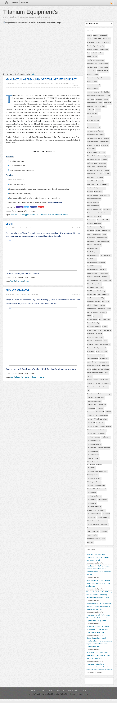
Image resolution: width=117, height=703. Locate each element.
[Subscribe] (110, 2)
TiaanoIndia (90, 415)
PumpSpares (90, 333)
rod (105, 348)
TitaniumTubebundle (93, 524)
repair (105, 341)
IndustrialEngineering (93, 252)
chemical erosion (103, 67)
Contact (24, 2)
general (101, 181)
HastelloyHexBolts (105, 195)
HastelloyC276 (98, 191)
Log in (84, 690)
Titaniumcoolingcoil (92, 451)
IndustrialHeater (91, 259)
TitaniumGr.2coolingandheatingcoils (97, 471)
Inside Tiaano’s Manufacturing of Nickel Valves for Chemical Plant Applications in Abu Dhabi (97, 629)
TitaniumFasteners (93, 458)
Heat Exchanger (91, 227)
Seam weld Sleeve (92, 358)
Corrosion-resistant (47, 215)
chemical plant (91, 71)
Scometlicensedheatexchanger (95, 355)
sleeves (89, 376)
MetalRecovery (91, 294)
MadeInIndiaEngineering (94, 280)
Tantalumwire (102, 404)
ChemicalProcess (92, 81)
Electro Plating (91, 149)
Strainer (95, 387)
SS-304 (98, 383)
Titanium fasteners (92, 426)
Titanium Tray (101, 433)
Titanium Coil (100, 423)
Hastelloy (90, 191)
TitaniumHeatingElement (94, 506)
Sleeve (106, 372)
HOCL (88, 234)
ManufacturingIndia (92, 287)
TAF (88, 390)
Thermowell (100, 412)
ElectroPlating (91, 156)
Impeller (89, 245)
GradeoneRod (104, 184)
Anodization (90, 42)
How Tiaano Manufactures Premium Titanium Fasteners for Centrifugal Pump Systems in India (98, 606)
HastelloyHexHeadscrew (94, 198)
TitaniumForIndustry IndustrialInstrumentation (94, 462)
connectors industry (100, 106)
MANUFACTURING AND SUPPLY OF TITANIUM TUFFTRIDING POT (41, 79)
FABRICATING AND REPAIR (94, 170)
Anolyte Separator (17, 377)
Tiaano (26, 281)
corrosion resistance (93, 117)
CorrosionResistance (93, 124)
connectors (90, 106)
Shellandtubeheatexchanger (95, 372)
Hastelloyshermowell (93, 213)
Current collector (104, 141)
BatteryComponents (92, 49)
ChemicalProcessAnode (93, 85)
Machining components (93, 277)
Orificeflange (94, 312)
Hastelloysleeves (105, 213)
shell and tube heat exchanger (100, 369)
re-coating (99, 333)
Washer (95, 535)
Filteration (100, 177)
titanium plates (102, 430)
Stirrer (89, 387)
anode (89, 39)
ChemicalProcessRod (93, 92)
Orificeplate (103, 312)
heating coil (101, 227)
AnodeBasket (107, 39)
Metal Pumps (91, 291)
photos (95, 316)
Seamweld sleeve (92, 362)
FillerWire (107, 174)
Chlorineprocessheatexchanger (95, 95)
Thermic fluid (91, 408)
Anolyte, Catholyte (32, 294)
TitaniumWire (104, 524)
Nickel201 (95, 305)
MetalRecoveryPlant (103, 294)
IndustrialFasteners (105, 255)
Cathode (101, 53)
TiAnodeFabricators (100, 419)
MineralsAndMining (98, 298)
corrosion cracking (92, 113)
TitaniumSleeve (91, 521)
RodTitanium (91, 351)
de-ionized (97, 145)
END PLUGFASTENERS (93, 159)
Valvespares (103, 531)
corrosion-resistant (93, 128)
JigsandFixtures (104, 273)
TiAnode (89, 419)
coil (88, 99)
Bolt (88, 53)
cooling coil (90, 110)
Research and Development (102, 344)
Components (107, 102)
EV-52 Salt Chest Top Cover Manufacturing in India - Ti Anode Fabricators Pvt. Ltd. (97, 557)
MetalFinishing (101, 291)
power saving (106, 319)
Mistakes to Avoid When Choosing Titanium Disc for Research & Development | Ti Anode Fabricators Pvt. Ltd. (98, 570)
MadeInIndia (105, 277)
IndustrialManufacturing (94, 266)
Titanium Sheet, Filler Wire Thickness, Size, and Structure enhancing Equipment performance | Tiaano (99, 595)
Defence (89, 145)
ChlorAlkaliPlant (105, 92)
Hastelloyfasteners (92, 195)
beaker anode (104, 49)
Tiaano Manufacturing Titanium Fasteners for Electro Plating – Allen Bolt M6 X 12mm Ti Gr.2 (98, 655)
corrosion (98, 110)
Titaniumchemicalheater (94, 444)
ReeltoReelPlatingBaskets (94, 341)
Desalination (104, 145)
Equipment (105, 159)
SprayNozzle (90, 383)
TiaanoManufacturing (102, 415)
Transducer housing (104, 528)
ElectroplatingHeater (104, 156)
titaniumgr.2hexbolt (92, 475)
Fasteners (91, 174)
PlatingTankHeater (92, 319)
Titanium (23, 83)
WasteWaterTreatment (93, 538)
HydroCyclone (91, 237)
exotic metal (102, 163)
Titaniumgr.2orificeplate (94, 478)
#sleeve (89, 35)
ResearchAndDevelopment (94, 348)
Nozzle (109, 308)
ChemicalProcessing (92, 88)
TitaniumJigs (101, 510)
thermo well (90, 412)
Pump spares (107, 330)
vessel (72, 83)
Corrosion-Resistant (44, 83)
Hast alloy (102, 188)
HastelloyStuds (91, 220)
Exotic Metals (101, 167)
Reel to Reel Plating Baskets (95, 337)
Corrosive (106, 138)
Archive (15, 2)
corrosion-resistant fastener (95, 131)
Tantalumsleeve (91, 404)
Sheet (89, 369)
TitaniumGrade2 (91, 492)
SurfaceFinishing (103, 387)
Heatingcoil (90, 230)
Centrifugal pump (103, 63)
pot (52, 83)
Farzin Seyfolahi (83, 694)
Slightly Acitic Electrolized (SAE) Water (98, 380)
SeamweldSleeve (104, 362)
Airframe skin (103, 35)
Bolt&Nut (94, 53)
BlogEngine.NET (57, 694)
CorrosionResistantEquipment (95, 134)
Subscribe (60, 690)
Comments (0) (76, 85)
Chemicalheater (105, 78)
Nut (88, 312)
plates (100, 316)
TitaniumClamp (91, 447)
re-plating (90, 344)
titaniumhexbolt (91, 510)
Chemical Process (32, 83)
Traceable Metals (92, 528)
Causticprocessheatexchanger (95, 60)
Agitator (95, 35)
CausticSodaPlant (92, 63)
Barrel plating (91, 46)
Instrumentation (92, 273)
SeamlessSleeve (103, 358)
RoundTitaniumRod (101, 351)
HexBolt (97, 230)
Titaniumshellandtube (103, 517)
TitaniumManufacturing (94, 514)
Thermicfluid (99, 408)
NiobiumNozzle (91, 308)
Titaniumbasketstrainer (93, 440)
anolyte (98, 42)
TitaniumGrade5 (91, 499)
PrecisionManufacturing (94, 326)
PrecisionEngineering (93, 323)
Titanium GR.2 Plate (105, 426)
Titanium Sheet (91, 433)
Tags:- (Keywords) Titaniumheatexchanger (99, 394)
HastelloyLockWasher (93, 206)
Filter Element (91, 177)
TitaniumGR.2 (91, 467)
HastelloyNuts (107, 209)
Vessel (32, 215)
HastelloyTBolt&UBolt (103, 220)
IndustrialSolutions (92, 269)
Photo (89, 316)
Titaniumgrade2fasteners (94, 496)
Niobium (102, 305)
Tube (88, 531)
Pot (37, 215)
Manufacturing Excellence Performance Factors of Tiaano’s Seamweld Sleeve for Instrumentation (99, 667)
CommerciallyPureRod (101, 99)
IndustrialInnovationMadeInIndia (96, 262)
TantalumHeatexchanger (94, 401)
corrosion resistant (93, 120)
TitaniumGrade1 (101, 489)
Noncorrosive (101, 308)
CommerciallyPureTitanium (95, 102)
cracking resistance (92, 141)
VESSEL (10, 224)
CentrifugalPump (92, 67)
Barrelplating (100, 46)
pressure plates (91, 330)
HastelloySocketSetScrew (94, 216)
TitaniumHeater (91, 503)
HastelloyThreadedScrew (94, 223)
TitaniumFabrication (93, 455)
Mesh (101, 287)
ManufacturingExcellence (94, 284)
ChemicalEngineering (93, 78)
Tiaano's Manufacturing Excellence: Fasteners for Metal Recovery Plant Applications (98, 583)
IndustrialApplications (93, 248)
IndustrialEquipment (93, 255)
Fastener (106, 170)
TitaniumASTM (106, 437)
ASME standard (106, 42)
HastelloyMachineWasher (94, 209)
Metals (89, 298)
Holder (104, 234)
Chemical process (61, 215)
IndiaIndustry (97, 245)
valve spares (95, 531)
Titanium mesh (91, 430)
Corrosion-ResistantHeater (94, 138)
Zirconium (90, 542)
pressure (104, 326)
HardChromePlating (92, 188)
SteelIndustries (106, 383)
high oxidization (106, 230)
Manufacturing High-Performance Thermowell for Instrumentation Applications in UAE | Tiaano (98, 618)
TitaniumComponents (104, 447)
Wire (103, 538)
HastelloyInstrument (93, 202)
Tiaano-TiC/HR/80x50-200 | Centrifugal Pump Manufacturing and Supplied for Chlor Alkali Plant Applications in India (99, 642)
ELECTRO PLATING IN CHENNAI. (96, 152)
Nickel (89, 305)
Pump (99, 330)
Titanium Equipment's (30, 12)
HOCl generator (96, 234)
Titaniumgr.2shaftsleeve (94, 482)
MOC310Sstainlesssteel (93, 301)
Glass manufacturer (92, 184)
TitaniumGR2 (91, 489)
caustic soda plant (92, 56)
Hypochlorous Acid (102, 237)
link (32, 74)
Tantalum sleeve (99, 397)
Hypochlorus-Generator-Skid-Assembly (98, 241)
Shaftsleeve (105, 365)
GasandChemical (92, 181)
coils (92, 99)
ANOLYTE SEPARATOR (17, 290)
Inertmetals (103, 269)
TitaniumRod (106, 514)
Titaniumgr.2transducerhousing (96, 485)
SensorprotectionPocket (93, 365)
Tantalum (90, 397)
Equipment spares (92, 163)
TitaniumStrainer (102, 521)
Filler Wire (100, 174)
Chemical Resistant (92, 74)
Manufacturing (107, 280)
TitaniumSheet (91, 517)
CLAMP (108, 95)
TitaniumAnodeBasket (93, 437)
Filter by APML (72, 690)
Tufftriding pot (65, 83)
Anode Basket (97, 39)
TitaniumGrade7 (102, 499)
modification (105, 301)
